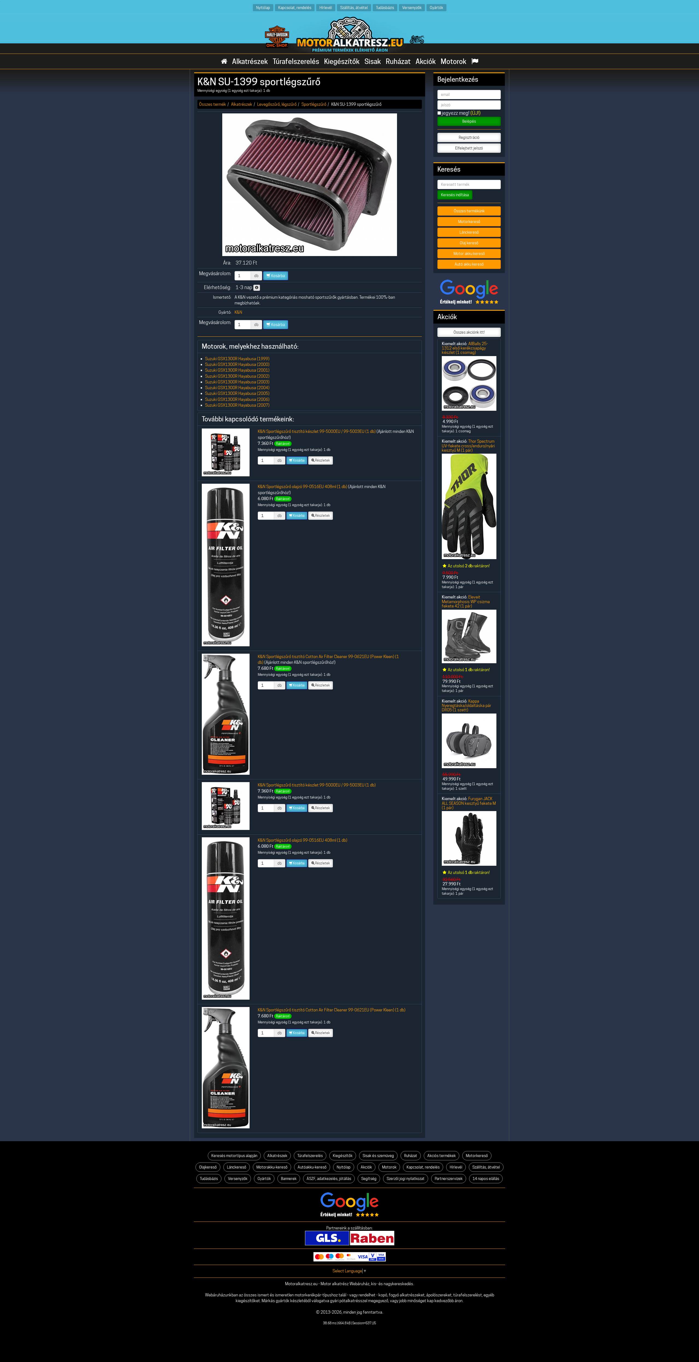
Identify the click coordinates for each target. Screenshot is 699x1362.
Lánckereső (469, 232)
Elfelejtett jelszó (469, 148)
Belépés (469, 121)
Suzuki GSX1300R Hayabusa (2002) (237, 376)
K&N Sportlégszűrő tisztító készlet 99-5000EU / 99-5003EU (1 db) (317, 431)
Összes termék (212, 104)
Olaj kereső (469, 243)
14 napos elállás (486, 1178)
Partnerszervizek (449, 1178)
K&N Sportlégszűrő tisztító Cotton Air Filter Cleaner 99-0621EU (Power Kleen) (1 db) (331, 1009)
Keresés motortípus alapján (234, 1155)
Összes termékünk (469, 211)
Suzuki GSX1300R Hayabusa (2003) (237, 382)
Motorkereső (469, 221)
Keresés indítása (455, 195)
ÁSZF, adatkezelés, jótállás (329, 1178)
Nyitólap (263, 7)
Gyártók (436, 7)
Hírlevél (325, 7)
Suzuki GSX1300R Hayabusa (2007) (237, 405)
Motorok (453, 61)
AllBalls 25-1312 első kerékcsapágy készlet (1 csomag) (465, 348)
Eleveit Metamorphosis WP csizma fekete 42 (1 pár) (466, 601)
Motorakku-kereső (272, 1167)
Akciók (426, 61)
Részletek (322, 460)
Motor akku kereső (469, 253)
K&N (238, 312)
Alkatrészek (250, 61)
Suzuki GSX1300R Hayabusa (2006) (237, 399)
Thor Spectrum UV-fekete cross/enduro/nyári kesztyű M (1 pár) (468, 446)
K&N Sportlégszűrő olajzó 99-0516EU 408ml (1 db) (302, 486)
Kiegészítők (342, 61)
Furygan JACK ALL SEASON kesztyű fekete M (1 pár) (469, 803)
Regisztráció (469, 137)
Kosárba (277, 276)
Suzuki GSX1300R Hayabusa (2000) (237, 364)
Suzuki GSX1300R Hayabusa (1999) (237, 358)
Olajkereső (208, 1167)
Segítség (369, 1178)
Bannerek (289, 1178)
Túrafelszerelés (296, 61)
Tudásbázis (385, 7)
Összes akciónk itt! (469, 332)
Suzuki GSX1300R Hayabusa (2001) (237, 370)
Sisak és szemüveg (378, 1155)
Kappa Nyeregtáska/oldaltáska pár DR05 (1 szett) (466, 705)
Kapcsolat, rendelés (294, 7)
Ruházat (398, 61)
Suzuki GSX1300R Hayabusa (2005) (237, 393)
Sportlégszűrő (313, 104)
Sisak (373, 61)
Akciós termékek (441, 1155)
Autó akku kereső (469, 264)
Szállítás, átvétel (354, 7)
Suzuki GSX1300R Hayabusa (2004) (237, 387)
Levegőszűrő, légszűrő (277, 104)
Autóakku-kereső (312, 1167)
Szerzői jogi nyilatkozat (406, 1178)
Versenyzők (412, 7)
